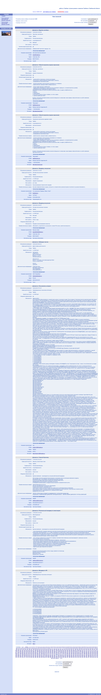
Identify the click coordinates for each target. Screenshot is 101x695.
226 (35, 652)
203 (69, 651)
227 (37, 652)
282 (71, 653)
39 (84, 647)
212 (88, 651)
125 (69, 649)
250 (86, 652)
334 (16, 655)
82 (70, 648)
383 (37, 657)
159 (59, 650)
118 (54, 649)
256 (16, 653)
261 (27, 653)
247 (80, 652)
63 (40, 648)
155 (50, 650)
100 (17, 649)
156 (52, 650)
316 (61, 654)
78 (63, 648)
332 (95, 654)
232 (48, 652)
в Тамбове (63, 11)
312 (52, 654)
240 (65, 652)
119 (56, 649)
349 (48, 655)
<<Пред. (26, 647)
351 (52, 655)
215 (95, 651)
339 (27, 655)
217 (16, 652)
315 (59, 654)
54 (26, 648)
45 (93, 647)
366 (84, 655)
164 (69, 650)
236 (57, 652)
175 (93, 650)
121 (60, 649)
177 (97, 650)
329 (88, 654)
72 (54, 648)
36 (79, 647)
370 (93, 655)
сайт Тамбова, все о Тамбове (49, 11)
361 (74, 655)
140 (18, 650)
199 (61, 651)
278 (63, 653)
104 (25, 649)
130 (80, 649)
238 (61, 652)
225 (33, 652)
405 (84, 657)
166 (74, 650)
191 (44, 651)
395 (63, 657)
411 (97, 657)
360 (71, 655)
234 (52, 652)
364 (80, 655)
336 (20, 655)
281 (69, 653)
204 (72, 651)
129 (77, 649)
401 (76, 657)
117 (52, 649)
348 (46, 655)
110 (38, 649)
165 (71, 650)
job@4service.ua (36, 105)
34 (76, 647)
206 (76, 651)
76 (60, 648)
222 (27, 652)
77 (62, 648)
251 (88, 652)
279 (65, 653)
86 (76, 648)
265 (35, 653)
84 (73, 648)
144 (27, 650)
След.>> (57, 658)
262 (29, 653)
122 (63, 649)
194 (50, 651)
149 (37, 650)
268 (42, 653)
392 (57, 657)
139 (16, 650)
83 (71, 648)
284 (76, 653)
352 (54, 655)
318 (65, 654)
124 (67, 649)
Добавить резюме (6, 24)
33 (74, 647)
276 (59, 653)
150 (39, 650)
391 (54, 657)
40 (85, 647)
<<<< (23, 647)
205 (74, 651)
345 (39, 655)
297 (20, 654)
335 (18, 655)
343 (35, 655)
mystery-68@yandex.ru (38, 447)
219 (20, 652)
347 (44, 655)
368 (88, 655)
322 (74, 654)
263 (31, 653)
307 (42, 654)
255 (97, 652)
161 (63, 650)
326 (82, 654)
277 (61, 653)
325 (80, 654)
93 (87, 648)
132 (84, 649)
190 (42, 651)
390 (52, 657)
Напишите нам (4, 694)
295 (16, 654)
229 (42, 652)
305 (37, 654)
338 (25, 655)
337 (22, 655)
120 (58, 649)
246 (78, 652)
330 (91, 654)
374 (18, 657)
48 (16, 648)
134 (88, 649)
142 (22, 650)
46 (95, 647)
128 (75, 649)
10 (38, 647)
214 (93, 651)
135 (90, 649)
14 (44, 647)
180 (20, 651)
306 (40, 654)
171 (84, 650)
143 (25, 650)
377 (25, 657)
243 (71, 652)
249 (84, 652)
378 (27, 657)
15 (46, 647)
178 (16, 651)
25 (62, 647)
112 (42, 649)
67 (46, 648)
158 (57, 650)
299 (25, 654)
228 (39, 652)
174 (91, 650)
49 (18, 648)
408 (91, 657)
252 (91, 652)
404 (82, 657)
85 (74, 648)
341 (31, 655)
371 (95, 655)
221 (25, 652)
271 (48, 653)
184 (29, 651)
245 (76, 652)
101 (19, 649)
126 (71, 649)
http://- (34, 643)
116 (50, 649)
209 (82, 651)
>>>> (61, 658)
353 (57, 655)
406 (86, 657)
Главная (3, 16)
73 (55, 648)
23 (59, 647)
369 (91, 655)
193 (48, 651)
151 (42, 650)
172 (86, 650)
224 (31, 652)
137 (94, 649)
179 (18, 651)
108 (34, 649)
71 (52, 648)
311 (50, 654)
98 (95, 648)
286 (80, 653)
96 (92, 648)
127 (73, 649)
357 (65, 655)
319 (67, 654)
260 (25, 653)
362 (76, 655)
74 (57, 648)
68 (48, 648)
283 (74, 653)
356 (63, 655)
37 (81, 647)
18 (51, 647)
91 (84, 648)
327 (84, 654)
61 (37, 648)
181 (23, 651)
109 (36, 649)
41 (87, 647)
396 (65, 657)
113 (44, 649)
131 (82, 649)
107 (31, 649)
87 (78, 648)
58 (32, 648)
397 (67, 657)
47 (97, 647)
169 (80, 650)
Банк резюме (4, 23)
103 (23, 649)
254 (95, 652)
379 (29, 657)
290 (88, 653)
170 (82, 650)
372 (97, 655)
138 (97, 649)
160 (61, 650)
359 (69, 655)
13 (43, 647)
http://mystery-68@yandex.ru (39, 453)
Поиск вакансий (5, 18)
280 (67, 653)
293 (95, 653)
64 (41, 648)
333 (97, 654)
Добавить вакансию (6, 20)
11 (40, 647)
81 (68, 648)
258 (20, 653)
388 (48, 657)
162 (65, 650)
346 (42, 655)
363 (78, 655)
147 (33, 650)
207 (78, 651)
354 (59, 655)
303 (33, 654)
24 (60, 647)
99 (97, 648)
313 (54, 654)
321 (71, 654)
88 (79, 648)
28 (67, 647)
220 (22, 652)
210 (84, 651)
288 (84, 653)
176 (95, 650)
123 (65, 649)
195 (52, 651)
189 (40, 651)
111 (40, 649)
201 (65, 651)
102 (21, 649)
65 (43, 648)
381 (33, 657)
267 (39, 653)
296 (18, 654)
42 (89, 647)
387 (46, 657)
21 (55, 647)
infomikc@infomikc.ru (37, 276)
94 (89, 648)
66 (44, 648)
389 (50, 657)
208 (80, 651)
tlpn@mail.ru (35, 193)
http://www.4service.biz (37, 111)
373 (16, 657)
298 (23, 654)
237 (59, 652)
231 (46, 652)
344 (37, 655)
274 (54, 653)
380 (31, 657)
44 (92, 647)
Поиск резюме (5, 22)
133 (86, 649)
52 (22, 648)
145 (29, 650)
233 (50, 652)
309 (46, 654)
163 (67, 650)
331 (93, 654)
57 (30, 648)
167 (76, 650)
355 (61, 655)
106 (29, 649)
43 (90, 647)
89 (81, 648)
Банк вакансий (5, 19)
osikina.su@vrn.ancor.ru (38, 500)
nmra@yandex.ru (36, 54)
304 (35, 654)
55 (27, 648)
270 (46, 653)
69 (49, 648)
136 (92, 649)
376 (23, 657)
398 (69, 657)
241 (67, 652)
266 (37, 653)
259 (22, 653)
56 (29, 648)
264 (33, 653)
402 (78, 657)
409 (93, 657)
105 (27, 649)
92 (85, 648)
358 (67, 655)
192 (46, 651)
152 (44, 650)
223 (29, 652)
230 (44, 652)
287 (82, 653)
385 (42, 657)
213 (91, 651)
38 (82, 647)
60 (35, 648)
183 (27, 651)
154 (48, 650)
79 (65, 648)
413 (54, 658)
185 (31, 651)
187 (35, 651)
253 (93, 652)
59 (33, 648)
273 (52, 653)
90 (82, 648)
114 (46, 649)
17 (49, 647)
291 (91, 653)
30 (70, 647)
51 (21, 648)
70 (51, 648)
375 (20, 657)
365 (82, 655)
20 (54, 647)
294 (97, 653)
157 (54, 650)
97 (93, 648)
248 (82, 652)
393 (59, 657)
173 (88, 650)
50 (19, 648)
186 (33, 651)
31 (71, 647)
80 (67, 648)
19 (52, 647)
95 (90, 648)
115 (48, 649)
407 (89, 657)
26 (63, 647)
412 (52, 658)
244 (74, 652)
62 (38, 648)
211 (86, 651)
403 (80, 657)
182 (25, 651)
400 (74, 657)
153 (46, 650)
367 (86, 655)
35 (78, 647)
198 (59, 651)
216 (97, 651)
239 (63, 652)
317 (63, 654)
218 (18, 652)
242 (69, 652)
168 (78, 650)
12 (41, 647)
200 (63, 651)
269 (44, 653)
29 (68, 647)
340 (29, 655)
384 (40, 657)
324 (78, 654)
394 (61, 657)
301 (29, 654)
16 (48, 647)
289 (86, 653)
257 (18, 653)
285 (78, 653)
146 (31, 650)
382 (35, 657)
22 (57, 647)
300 (27, 654)
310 (48, 654)
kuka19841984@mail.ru (38, 232)
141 (20, 650)
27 (65, 647)
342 (33, 655)
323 (76, 654)
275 (57, 653)
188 (37, 651)
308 (44, 654)
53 (24, 648)
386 (44, 657)
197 (57, 651)
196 (54, 651)
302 (31, 654)
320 (69, 654)
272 (50, 653)
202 (67, 651)
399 (72, 657)
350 (50, 655)
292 (93, 653)
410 (95, 657)
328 (86, 654)
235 (54, 652)
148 (35, 650)
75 (59, 648)
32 (73, 647)
